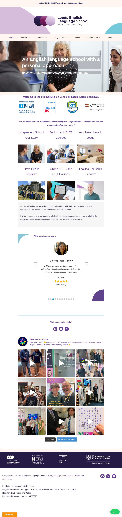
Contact (110, 38)
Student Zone (92, 38)
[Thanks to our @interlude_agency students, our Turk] (90, 392)
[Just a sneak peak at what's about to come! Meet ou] (32, 363)
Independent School (31, 132)
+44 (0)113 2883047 (50, 3)
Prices (77, 38)
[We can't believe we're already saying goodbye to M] (90, 363)
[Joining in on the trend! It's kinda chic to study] (61, 392)
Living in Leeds (59, 38)
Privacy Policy (53, 476)
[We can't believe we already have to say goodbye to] (32, 421)
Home (11, 38)
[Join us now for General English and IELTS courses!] (90, 421)
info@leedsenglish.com (75, 3)
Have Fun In (31, 169)
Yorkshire (31, 174)
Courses (40, 38)
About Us (24, 38)
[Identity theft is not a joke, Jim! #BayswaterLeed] (61, 421)
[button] (48, 299)
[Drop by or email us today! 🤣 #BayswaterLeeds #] (61, 363)
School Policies (67, 476)
